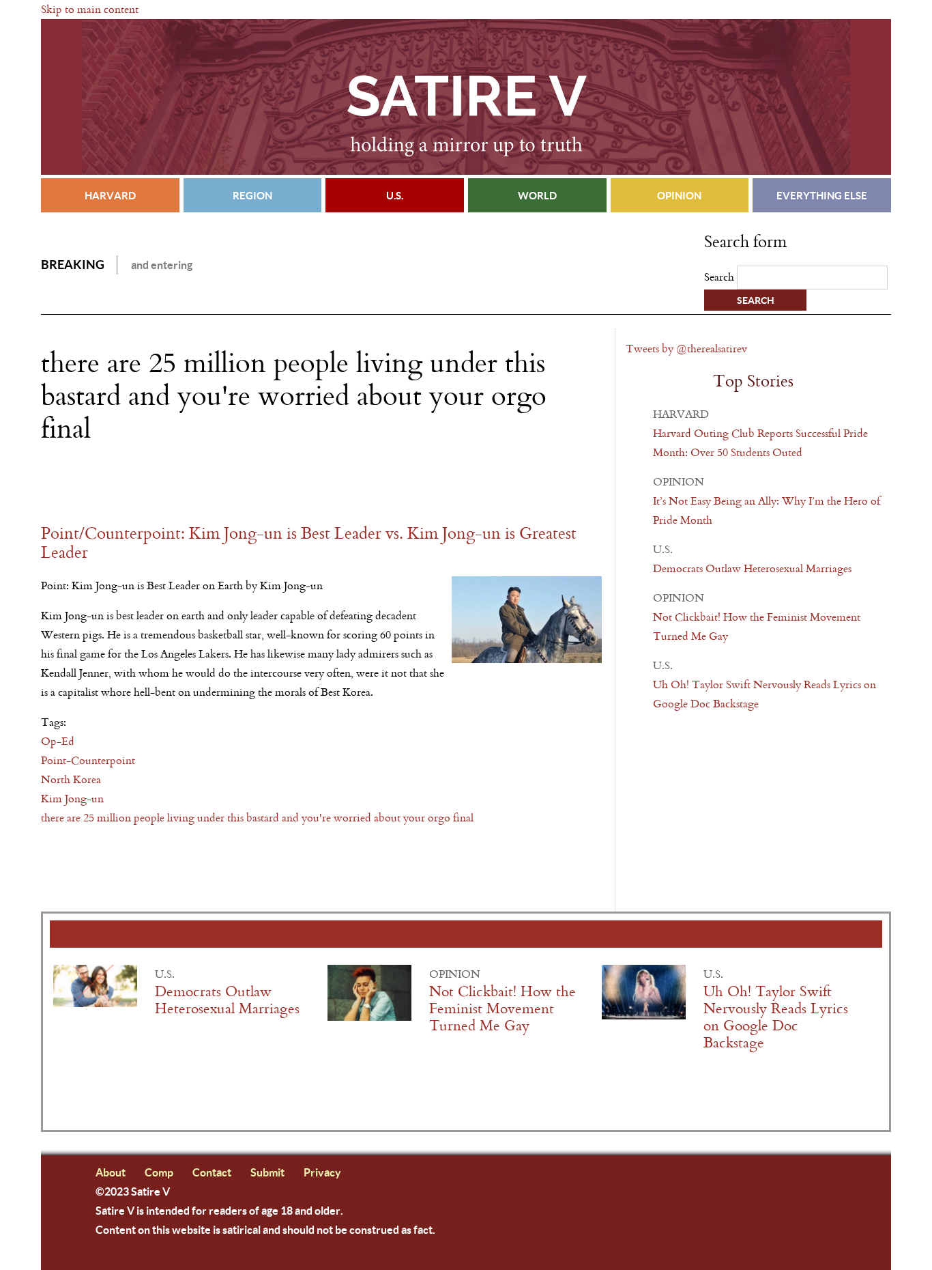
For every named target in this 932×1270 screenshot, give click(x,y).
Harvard (110, 195)
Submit (267, 1172)
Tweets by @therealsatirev (686, 348)
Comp (159, 1172)
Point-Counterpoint (88, 760)
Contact (211, 1172)
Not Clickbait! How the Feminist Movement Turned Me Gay (502, 1009)
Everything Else (821, 195)
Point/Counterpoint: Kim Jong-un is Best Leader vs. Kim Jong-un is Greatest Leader (309, 543)
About (111, 1172)
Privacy (322, 1172)
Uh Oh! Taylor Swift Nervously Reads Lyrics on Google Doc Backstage (775, 1017)
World (537, 195)
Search (720, 277)
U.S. (394, 195)
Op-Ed (57, 741)
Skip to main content (90, 9)
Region (252, 195)
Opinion (679, 195)
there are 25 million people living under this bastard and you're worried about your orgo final (257, 817)
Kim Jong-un (72, 798)
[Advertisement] (200, 484)
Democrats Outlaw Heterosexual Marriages (752, 568)
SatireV (466, 97)
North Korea (71, 779)
